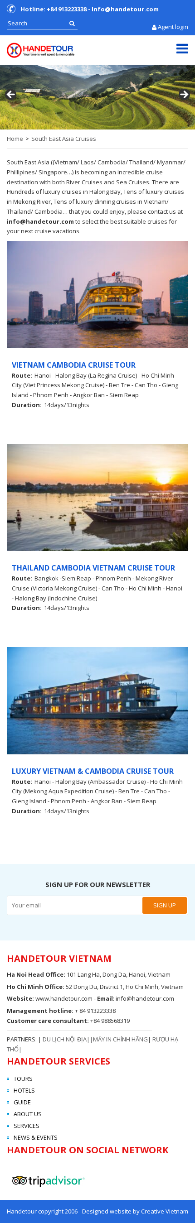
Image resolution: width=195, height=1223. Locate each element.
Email (105, 998)
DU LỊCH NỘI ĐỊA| (66, 1039)
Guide (22, 1102)
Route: (22, 375)
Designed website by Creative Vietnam (135, 1211)
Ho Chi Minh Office (35, 987)
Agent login (173, 27)
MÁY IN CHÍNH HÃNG (120, 1039)
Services (26, 1126)
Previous (11, 95)
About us (28, 1114)
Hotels (24, 1090)
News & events (36, 1137)
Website (19, 998)
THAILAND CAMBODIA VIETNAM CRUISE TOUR (93, 568)
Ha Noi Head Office (35, 974)
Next (183, 95)
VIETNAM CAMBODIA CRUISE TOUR (74, 365)
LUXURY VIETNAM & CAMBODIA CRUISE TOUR (93, 771)
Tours (23, 1078)
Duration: (27, 405)
